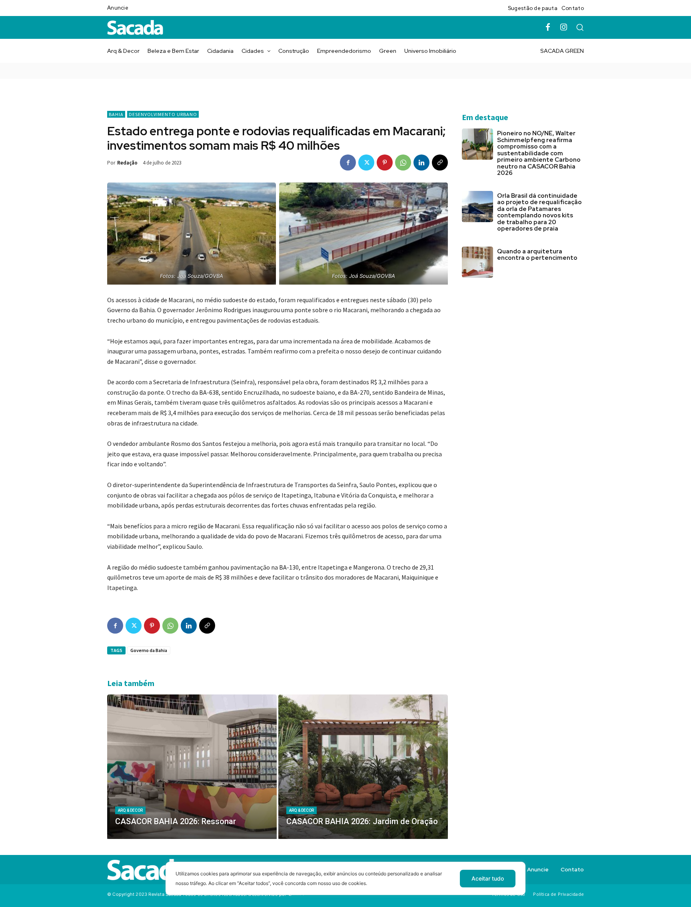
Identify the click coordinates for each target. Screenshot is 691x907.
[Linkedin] (421, 163)
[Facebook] (548, 28)
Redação (127, 162)
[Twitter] (366, 163)
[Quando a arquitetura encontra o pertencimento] (477, 262)
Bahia (116, 114)
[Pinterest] (385, 163)
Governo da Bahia (148, 650)
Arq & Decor (130, 810)
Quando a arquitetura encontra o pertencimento (537, 254)
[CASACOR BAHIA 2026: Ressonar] (192, 766)
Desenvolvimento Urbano (163, 114)
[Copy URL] (440, 163)
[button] (580, 27)
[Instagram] (564, 28)
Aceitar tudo (487, 878)
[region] (345, 884)
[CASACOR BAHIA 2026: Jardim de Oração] (363, 766)
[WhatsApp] (403, 163)
